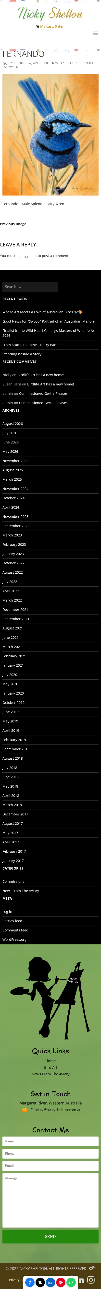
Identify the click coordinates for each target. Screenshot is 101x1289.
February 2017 (14, 851)
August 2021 (12, 628)
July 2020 (9, 674)
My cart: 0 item (52, 26)
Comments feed (15, 930)
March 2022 (12, 600)
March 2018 (12, 804)
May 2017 (10, 832)
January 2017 (13, 860)
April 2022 (10, 591)
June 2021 (10, 637)
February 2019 (14, 739)
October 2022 (13, 563)
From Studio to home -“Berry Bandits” (33, 344)
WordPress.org (14, 939)
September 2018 (15, 749)
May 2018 (10, 786)
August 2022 (12, 572)
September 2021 (15, 618)
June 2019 (10, 711)
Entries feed (12, 920)
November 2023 (15, 516)
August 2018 (12, 758)
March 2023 (12, 535)
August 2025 (12, 470)
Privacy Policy (19, 1279)
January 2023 (13, 553)
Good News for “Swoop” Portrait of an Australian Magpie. (49, 321)
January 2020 (13, 693)
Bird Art (50, 1067)
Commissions (13, 881)
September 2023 (15, 525)
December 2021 (15, 609)
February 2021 (14, 656)
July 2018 (9, 767)
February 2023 (14, 544)
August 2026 (12, 423)
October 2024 (13, 498)
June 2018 (10, 777)
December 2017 (15, 814)
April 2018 (10, 795)
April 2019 (10, 730)
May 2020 (10, 684)
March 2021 (12, 646)
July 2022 (9, 581)
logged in (29, 255)
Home (50, 1060)
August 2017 (12, 823)
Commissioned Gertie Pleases (43, 393)
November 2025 (15, 460)
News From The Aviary (20, 890)
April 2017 (10, 842)
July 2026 (9, 432)
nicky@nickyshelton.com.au (58, 1109)
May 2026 (10, 451)
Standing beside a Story (21, 354)
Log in (7, 911)
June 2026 (10, 442)
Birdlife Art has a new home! (40, 374)
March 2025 (12, 479)
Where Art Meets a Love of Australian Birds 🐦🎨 (42, 312)
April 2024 (10, 507)
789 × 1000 (40, 63)
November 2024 (15, 488)
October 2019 (13, 702)
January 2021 (13, 665)
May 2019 (10, 721)
